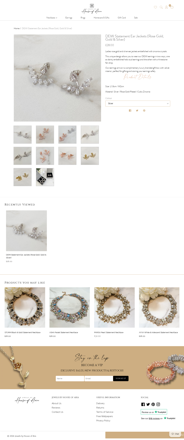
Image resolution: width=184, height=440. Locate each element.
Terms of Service (104, 412)
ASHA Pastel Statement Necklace (63, 332)
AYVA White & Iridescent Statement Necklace (158, 332)
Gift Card (122, 17)
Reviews (56, 407)
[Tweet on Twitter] (137, 111)
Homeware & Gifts (101, 17)
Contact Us (57, 412)
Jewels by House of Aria (25, 436)
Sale (136, 17)
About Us (56, 403)
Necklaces (52, 17)
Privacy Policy (103, 420)
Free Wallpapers (104, 416)
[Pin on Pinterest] (144, 111)
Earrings (68, 17)
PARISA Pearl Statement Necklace (108, 332)
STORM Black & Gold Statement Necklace (22, 332)
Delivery (100, 403)
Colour (108, 98)
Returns (100, 407)
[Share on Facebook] (130, 111)
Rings (83, 17)
